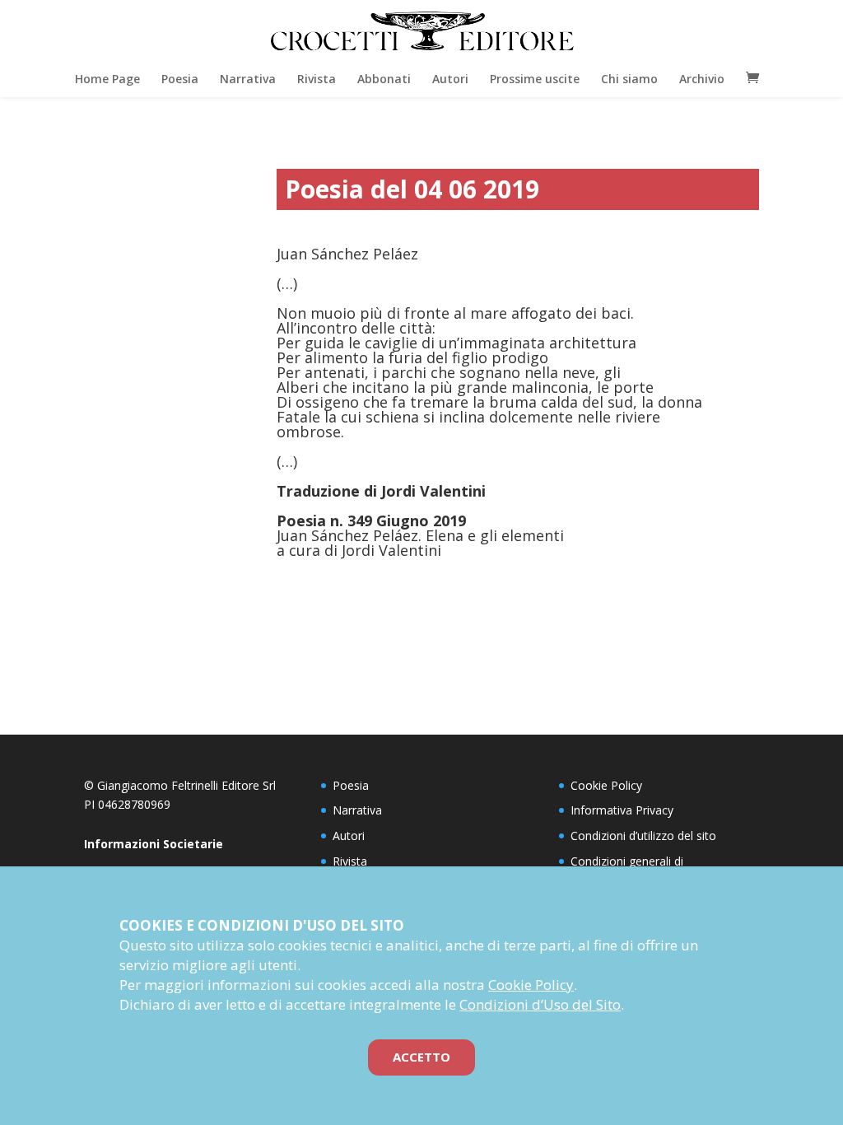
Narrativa (248, 78)
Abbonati (384, 78)
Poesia (179, 78)
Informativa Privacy (622, 810)
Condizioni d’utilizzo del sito (643, 835)
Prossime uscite (535, 78)
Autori (450, 78)
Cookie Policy (606, 785)
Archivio (701, 78)
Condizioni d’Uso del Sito (540, 1004)
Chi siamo (629, 78)
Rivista (316, 78)
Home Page (107, 78)
